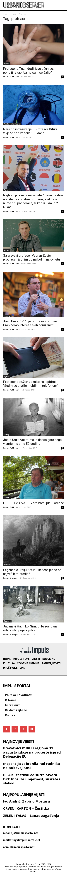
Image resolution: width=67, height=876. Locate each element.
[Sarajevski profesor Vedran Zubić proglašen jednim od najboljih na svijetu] (33, 235)
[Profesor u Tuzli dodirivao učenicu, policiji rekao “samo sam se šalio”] (33, 44)
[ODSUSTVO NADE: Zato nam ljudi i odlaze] (33, 477)
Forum (6, 190)
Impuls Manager (10, 578)
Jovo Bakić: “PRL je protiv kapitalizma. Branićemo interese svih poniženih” (30, 323)
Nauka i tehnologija (12, 124)
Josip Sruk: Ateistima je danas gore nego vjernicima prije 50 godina (32, 442)
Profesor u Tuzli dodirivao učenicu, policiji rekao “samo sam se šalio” (28, 70)
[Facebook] (6, 729)
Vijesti (6, 63)
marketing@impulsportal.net (21, 840)
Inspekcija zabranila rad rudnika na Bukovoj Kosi (31, 765)
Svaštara (7, 565)
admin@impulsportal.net (19, 847)
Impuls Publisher (11, 77)
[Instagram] (15, 729)
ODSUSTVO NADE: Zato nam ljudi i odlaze (33, 503)
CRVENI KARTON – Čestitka (26, 808)
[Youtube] (32, 729)
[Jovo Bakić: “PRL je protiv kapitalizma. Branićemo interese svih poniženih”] (33, 294)
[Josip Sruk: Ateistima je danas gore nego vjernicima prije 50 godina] (33, 417)
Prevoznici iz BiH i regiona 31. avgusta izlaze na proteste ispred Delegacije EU (32, 752)
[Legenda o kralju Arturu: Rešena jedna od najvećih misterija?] (33, 540)
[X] (23, 729)
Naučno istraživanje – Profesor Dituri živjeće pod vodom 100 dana (30, 131)
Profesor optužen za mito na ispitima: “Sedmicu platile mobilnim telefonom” (30, 384)
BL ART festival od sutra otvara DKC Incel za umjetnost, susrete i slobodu (31, 778)
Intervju (7, 316)
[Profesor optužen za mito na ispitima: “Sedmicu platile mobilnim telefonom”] (33, 357)
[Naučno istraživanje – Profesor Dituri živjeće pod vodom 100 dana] (33, 105)
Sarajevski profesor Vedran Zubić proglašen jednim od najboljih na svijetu (31, 257)
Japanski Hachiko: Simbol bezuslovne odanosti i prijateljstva (30, 628)
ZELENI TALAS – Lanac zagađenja (31, 815)
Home (6, 14)
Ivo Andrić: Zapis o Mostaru (26, 801)
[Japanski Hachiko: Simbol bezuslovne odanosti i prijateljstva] (33, 604)
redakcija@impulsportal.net (20, 833)
